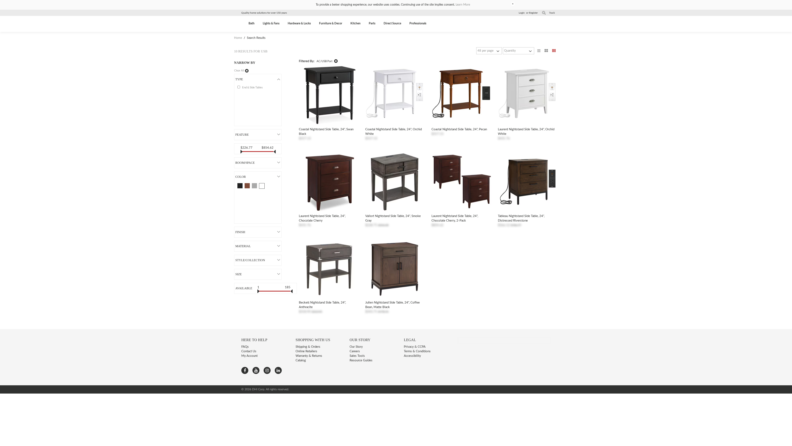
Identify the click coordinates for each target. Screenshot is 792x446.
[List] (538, 50)
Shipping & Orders (308, 346)
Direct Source (392, 23)
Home (238, 38)
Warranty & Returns (309, 355)
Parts (372, 23)
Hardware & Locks (299, 23)
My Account (249, 355)
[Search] (544, 13)
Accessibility (412, 355)
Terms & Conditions (417, 351)
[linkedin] (278, 370)
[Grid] (554, 50)
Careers (355, 351)
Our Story (356, 346)
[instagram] (267, 370)
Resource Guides (361, 360)
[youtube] (255, 370)
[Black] (240, 185)
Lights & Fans (271, 23)
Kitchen (355, 23)
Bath (252, 23)
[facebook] (244, 370)
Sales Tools (357, 355)
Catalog (301, 360)
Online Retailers (306, 351)
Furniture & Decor (330, 23)
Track (552, 13)
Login (522, 13)
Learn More (463, 4)
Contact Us (248, 351)
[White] (262, 186)
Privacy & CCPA (414, 346)
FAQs (245, 346)
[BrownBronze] (247, 185)
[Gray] (254, 185)
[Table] (546, 50)
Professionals (417, 23)
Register (533, 13)
